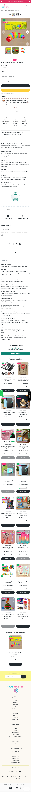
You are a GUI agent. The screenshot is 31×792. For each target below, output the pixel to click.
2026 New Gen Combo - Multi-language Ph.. (23, 615)
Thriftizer (25, 784)
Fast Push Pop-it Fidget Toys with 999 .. (8, 480)
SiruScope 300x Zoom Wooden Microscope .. (23, 379)
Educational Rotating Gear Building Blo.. (7, 581)
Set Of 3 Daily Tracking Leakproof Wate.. (23, 548)
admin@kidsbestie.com (17, 774)
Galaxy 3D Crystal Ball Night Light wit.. (23, 413)
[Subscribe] (23, 676)
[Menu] (29, 5)
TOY (10, 225)
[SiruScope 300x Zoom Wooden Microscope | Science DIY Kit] (23, 368)
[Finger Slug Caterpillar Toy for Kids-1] (15, 642)
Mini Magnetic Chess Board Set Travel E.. (8, 379)
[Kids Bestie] (5, 6)
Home (2, 10)
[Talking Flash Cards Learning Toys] (23, 436)
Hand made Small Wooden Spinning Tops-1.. (8, 615)
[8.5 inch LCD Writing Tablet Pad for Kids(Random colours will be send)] (8, 402)
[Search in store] (23, 5)
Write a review (15, 353)
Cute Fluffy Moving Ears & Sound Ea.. (8, 548)
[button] (1, 1)
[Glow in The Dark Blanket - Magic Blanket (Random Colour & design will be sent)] (8, 436)
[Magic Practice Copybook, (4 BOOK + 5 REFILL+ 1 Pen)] (23, 570)
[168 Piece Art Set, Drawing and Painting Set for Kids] (8, 503)
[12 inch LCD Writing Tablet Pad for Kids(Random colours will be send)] (23, 469)
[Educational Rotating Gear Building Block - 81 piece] (8, 570)
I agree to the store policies (8, 93)
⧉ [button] (27, 101)
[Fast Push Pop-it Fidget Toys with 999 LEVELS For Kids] (8, 469)
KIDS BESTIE (8, 377)
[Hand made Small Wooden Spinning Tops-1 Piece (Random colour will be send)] (8, 604)
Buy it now (15, 90)
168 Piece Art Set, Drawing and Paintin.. (8, 514)
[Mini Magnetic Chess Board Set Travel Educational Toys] (8, 368)
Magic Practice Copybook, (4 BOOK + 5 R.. (23, 581)
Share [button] (3, 71)
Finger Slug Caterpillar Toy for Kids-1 (15, 653)
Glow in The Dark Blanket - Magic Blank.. (8, 447)
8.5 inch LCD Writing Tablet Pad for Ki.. (8, 413)
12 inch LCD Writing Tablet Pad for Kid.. (23, 480)
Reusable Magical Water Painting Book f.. (23, 514)
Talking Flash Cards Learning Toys (23, 447)
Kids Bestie (10, 784)
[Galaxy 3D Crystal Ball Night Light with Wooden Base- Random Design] (23, 402)
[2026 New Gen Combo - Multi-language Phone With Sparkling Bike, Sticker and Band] (23, 604)
